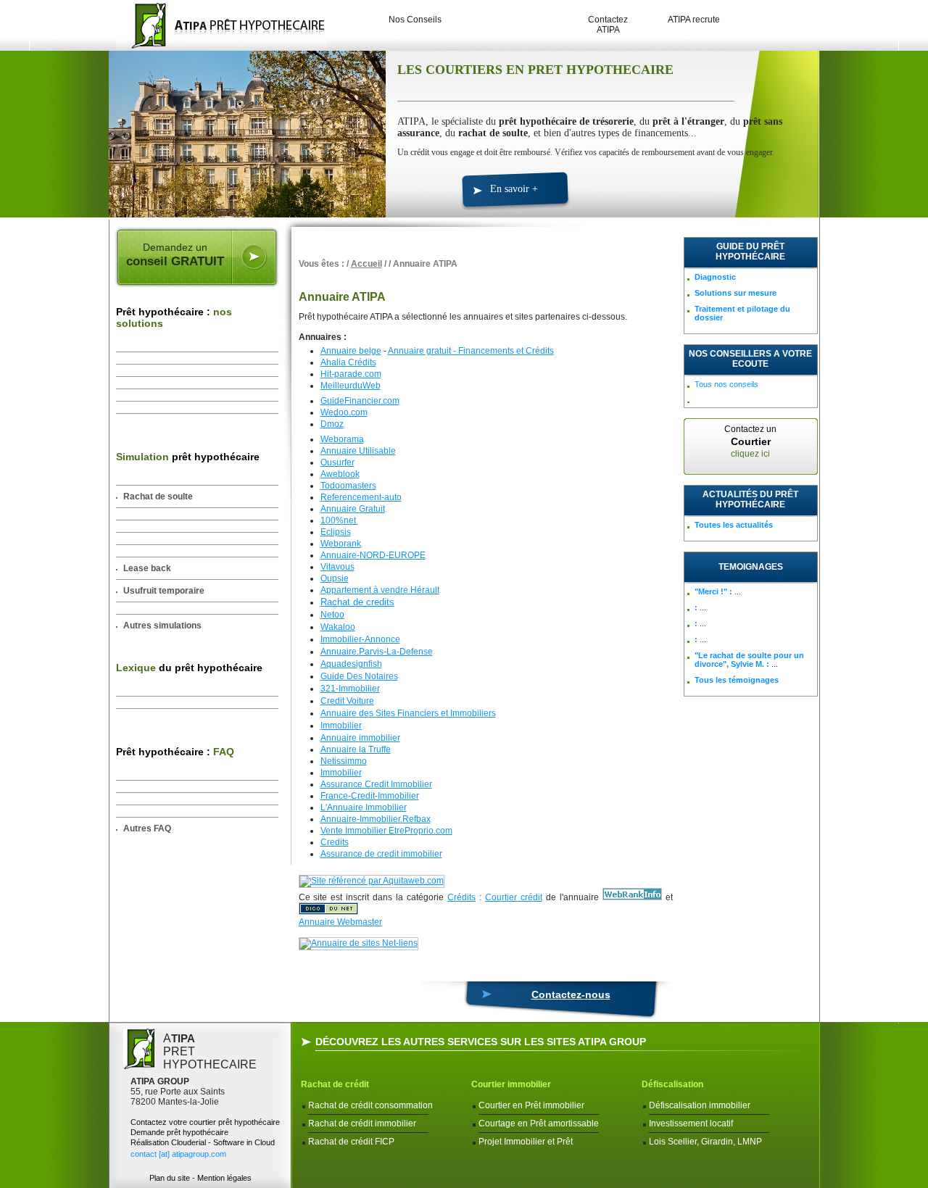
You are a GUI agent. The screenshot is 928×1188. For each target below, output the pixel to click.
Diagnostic (715, 277)
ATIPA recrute (694, 19)
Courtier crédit (513, 897)
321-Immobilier (350, 689)
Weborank (340, 544)
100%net (339, 520)
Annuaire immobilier (360, 738)
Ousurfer (337, 462)
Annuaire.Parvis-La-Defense (376, 652)
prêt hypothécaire (188, 456)
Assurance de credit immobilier (381, 854)
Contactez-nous (570, 994)
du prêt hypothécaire (189, 667)
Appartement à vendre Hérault (379, 590)
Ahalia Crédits (348, 362)
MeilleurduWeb (350, 386)
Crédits (461, 897)
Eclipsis (335, 532)
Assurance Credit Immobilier (376, 784)
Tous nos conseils (726, 384)
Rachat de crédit (335, 1084)
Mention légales (224, 1178)
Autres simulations (162, 625)
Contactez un (750, 441)
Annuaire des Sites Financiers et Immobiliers (408, 713)
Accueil (366, 264)
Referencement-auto (361, 497)
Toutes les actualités (734, 524)
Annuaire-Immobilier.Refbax (375, 819)
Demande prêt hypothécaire (179, 1132)
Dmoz (332, 424)
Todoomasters (348, 486)
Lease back (147, 568)
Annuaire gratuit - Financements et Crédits (471, 351)
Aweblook (340, 474)
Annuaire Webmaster (340, 922)
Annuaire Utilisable (358, 451)
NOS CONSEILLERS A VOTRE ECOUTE (750, 359)
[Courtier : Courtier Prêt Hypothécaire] (217, 25)
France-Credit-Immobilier (369, 796)
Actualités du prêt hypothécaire (750, 499)
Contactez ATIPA (608, 24)
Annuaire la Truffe (355, 749)
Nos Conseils (415, 19)
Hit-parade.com (350, 374)
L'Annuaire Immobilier (363, 807)
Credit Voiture (347, 701)
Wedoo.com (344, 412)
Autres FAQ (147, 828)
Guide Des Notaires (359, 676)
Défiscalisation (672, 1084)
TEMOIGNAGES (750, 567)
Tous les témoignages (737, 680)
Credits (334, 842)
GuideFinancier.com (359, 401)
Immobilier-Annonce (360, 639)
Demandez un (175, 254)
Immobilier (341, 725)
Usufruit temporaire (163, 591)
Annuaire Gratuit (352, 509)
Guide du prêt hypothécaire (750, 251)
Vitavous (337, 567)
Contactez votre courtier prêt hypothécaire (205, 1122)
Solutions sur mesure (735, 292)
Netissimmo (343, 761)
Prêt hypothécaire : (174, 317)
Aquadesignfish (351, 664)
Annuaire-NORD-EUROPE (373, 555)
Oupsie (334, 578)
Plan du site (169, 1178)
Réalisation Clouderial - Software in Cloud (202, 1142)
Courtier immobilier (511, 1084)
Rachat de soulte (158, 496)
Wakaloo (337, 627)
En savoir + (514, 188)
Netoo (332, 615)
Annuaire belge (350, 351)
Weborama (342, 439)
